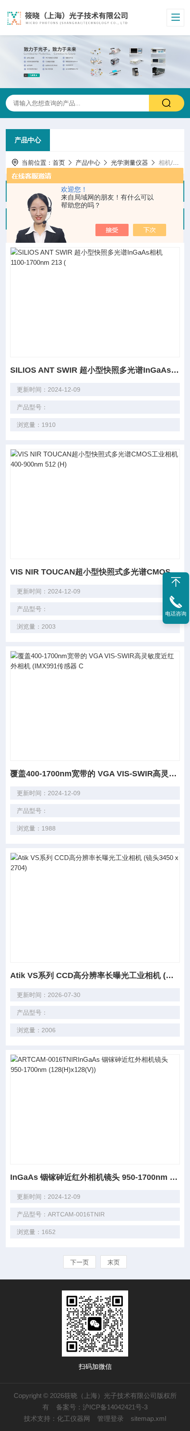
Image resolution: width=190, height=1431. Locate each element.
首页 (59, 162)
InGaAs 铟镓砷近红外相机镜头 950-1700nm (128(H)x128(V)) (95, 1177)
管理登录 (110, 1418)
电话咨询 (175, 614)
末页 (113, 1262)
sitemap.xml (148, 1418)
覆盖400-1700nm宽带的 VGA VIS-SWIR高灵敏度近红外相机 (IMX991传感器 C (95, 773)
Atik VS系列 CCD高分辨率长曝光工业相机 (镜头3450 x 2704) (95, 975)
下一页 (79, 1262)
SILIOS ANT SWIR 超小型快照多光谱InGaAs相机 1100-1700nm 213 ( (95, 370)
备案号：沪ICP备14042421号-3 (102, 1407)
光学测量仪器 (129, 162)
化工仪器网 (73, 1418)
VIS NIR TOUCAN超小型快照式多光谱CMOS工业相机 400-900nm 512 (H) (95, 571)
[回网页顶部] (175, 582)
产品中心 (28, 140)
